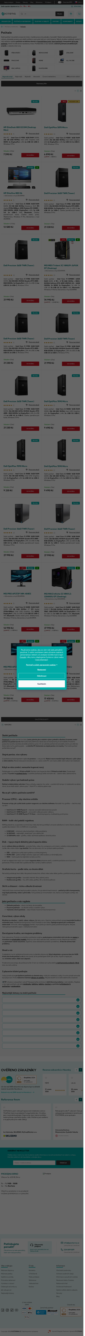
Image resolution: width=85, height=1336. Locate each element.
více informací (41, 659)
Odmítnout (41, 676)
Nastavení (41, 669)
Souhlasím (41, 684)
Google (23, 657)
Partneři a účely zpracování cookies (41, 665)
